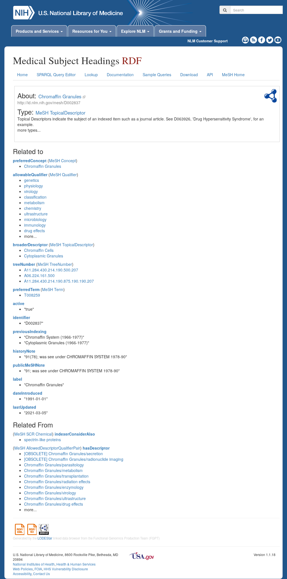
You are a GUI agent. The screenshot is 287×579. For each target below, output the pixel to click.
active (18, 303)
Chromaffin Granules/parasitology (54, 465)
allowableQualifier (30, 174)
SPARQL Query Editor (56, 74)
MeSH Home (233, 74)
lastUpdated (24, 407)
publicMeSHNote (29, 365)
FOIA (38, 568)
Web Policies (23, 568)
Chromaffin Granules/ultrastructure (55, 498)
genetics (31, 180)
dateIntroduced (27, 393)
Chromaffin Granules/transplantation (56, 476)
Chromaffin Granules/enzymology (54, 487)
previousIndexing (30, 331)
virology (31, 191)
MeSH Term (52, 289)
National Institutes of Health (34, 564)
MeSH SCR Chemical (33, 434)
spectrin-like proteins (42, 439)
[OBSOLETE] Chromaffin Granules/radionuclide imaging (73, 459)
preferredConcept (30, 160)
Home (22, 74)
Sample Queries (157, 74)
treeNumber (24, 264)
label (17, 379)
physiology (33, 186)
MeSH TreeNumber (55, 264)
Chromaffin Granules (59, 96)
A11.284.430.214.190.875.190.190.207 (59, 281)
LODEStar (45, 538)
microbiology (35, 219)
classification (35, 197)
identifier (21, 317)
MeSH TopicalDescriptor (60, 112)
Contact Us (41, 573)
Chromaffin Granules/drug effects (53, 504)
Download (189, 74)
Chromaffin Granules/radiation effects (57, 481)
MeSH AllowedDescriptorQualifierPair (47, 448)
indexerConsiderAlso (75, 434)
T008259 (32, 295)
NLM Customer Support (208, 40)
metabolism (34, 202)
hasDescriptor (96, 448)
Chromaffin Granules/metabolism (53, 470)
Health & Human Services (76, 564)
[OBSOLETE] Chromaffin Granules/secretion (63, 453)
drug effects (34, 230)
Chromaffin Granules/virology (50, 493)
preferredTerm (26, 289)
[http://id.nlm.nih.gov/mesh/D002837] (84, 96)
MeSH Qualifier (63, 174)
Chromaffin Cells (39, 250)
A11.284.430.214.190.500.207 (51, 270)
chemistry (32, 208)
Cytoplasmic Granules (43, 256)
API (210, 74)
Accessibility (22, 573)
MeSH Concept (62, 160)
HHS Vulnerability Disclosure (66, 568)
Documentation (120, 74)
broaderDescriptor (30, 244)
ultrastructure (36, 214)
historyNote (24, 351)
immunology (35, 225)
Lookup (91, 74)
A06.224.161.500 (39, 275)
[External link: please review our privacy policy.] (262, 39)
